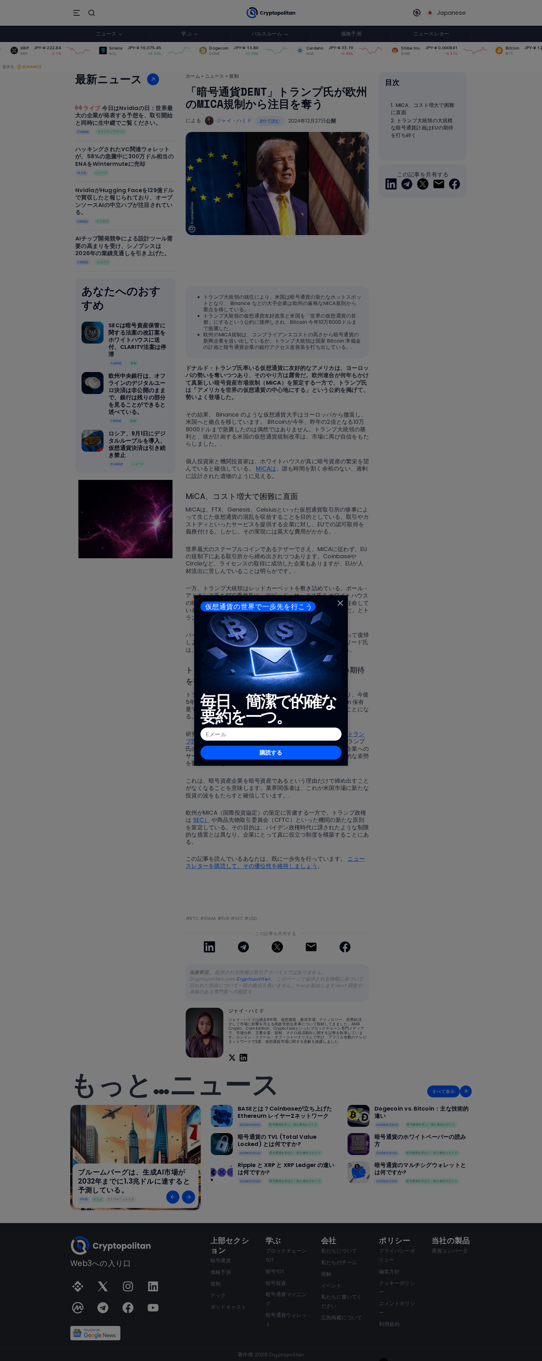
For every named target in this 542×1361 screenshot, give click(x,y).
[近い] (340, 603)
